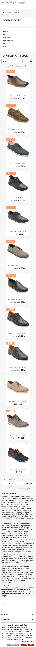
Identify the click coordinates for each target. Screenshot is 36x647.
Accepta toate (13, 645)
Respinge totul (27, 645)
